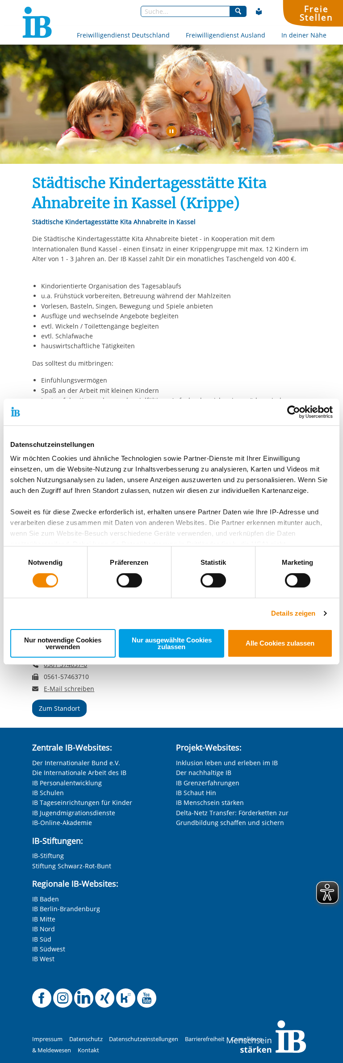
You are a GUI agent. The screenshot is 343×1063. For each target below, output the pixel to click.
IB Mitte (43, 919)
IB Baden (45, 899)
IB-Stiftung (48, 855)
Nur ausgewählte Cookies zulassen (172, 643)
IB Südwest (48, 949)
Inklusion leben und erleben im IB (227, 763)
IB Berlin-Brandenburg (66, 909)
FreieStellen (316, 13)
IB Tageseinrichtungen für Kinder (82, 802)
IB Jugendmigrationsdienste (73, 813)
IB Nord (43, 929)
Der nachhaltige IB (203, 772)
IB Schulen (48, 792)
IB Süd (41, 939)
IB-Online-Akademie (62, 822)
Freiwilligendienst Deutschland (123, 35)
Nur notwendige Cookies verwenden (62, 643)
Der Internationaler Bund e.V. (76, 763)
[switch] (129, 580)
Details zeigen (293, 613)
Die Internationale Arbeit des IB (79, 772)
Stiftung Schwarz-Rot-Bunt (71, 866)
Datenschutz (86, 1039)
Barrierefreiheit (205, 1039)
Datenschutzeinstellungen (143, 1039)
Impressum (47, 1039)
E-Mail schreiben (69, 689)
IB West (43, 959)
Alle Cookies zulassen (280, 643)
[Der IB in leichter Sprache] (259, 11)
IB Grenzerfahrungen (207, 783)
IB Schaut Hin (196, 792)
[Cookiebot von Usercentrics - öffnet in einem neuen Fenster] (294, 411)
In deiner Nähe (303, 35)
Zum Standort (59, 708)
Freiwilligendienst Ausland (225, 35)
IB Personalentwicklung (67, 783)
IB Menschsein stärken (210, 802)
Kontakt (88, 1050)
